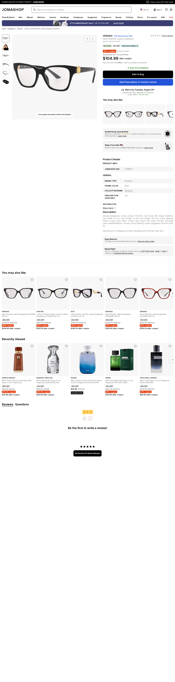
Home (4, 29)
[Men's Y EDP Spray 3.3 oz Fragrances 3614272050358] (170, 346)
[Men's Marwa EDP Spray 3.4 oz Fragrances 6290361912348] (66, 346)
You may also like (113, 99)
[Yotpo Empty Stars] (155, 36)
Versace (19, 29)
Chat (164, 251)
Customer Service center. (123, 253)
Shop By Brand (8, 17)
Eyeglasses (92, 17)
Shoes (140, 17)
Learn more (122, 136)
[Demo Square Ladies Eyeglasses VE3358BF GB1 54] (135, 279)
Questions (22, 404)
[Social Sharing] (87, 38)
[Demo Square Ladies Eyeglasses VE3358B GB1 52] (32, 279)
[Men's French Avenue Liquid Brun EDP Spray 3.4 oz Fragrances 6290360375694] (32, 346)
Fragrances (106, 17)
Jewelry (52, 17)
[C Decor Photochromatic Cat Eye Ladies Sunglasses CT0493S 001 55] (66, 279)
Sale (171, 17)
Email (157, 251)
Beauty (118, 17)
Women (30, 17)
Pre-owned (152, 17)
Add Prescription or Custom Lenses (138, 82)
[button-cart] (171, 9)
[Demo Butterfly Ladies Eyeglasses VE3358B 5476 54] (170, 279)
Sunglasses (78, 17)
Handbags (64, 17)
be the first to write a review (87, 453)
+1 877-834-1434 (147, 251)
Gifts (163, 17)
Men (20, 17)
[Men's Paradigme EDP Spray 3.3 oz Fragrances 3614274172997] (135, 346)
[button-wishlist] (166, 9)
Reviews (7, 404)
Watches (41, 17)
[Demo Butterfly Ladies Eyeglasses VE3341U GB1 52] (93, 38)
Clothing (129, 17)
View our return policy (146, 241)
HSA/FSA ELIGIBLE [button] (129, 46)
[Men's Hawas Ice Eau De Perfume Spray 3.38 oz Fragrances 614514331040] (101, 346)
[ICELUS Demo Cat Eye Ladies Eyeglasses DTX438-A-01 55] (101, 279)
